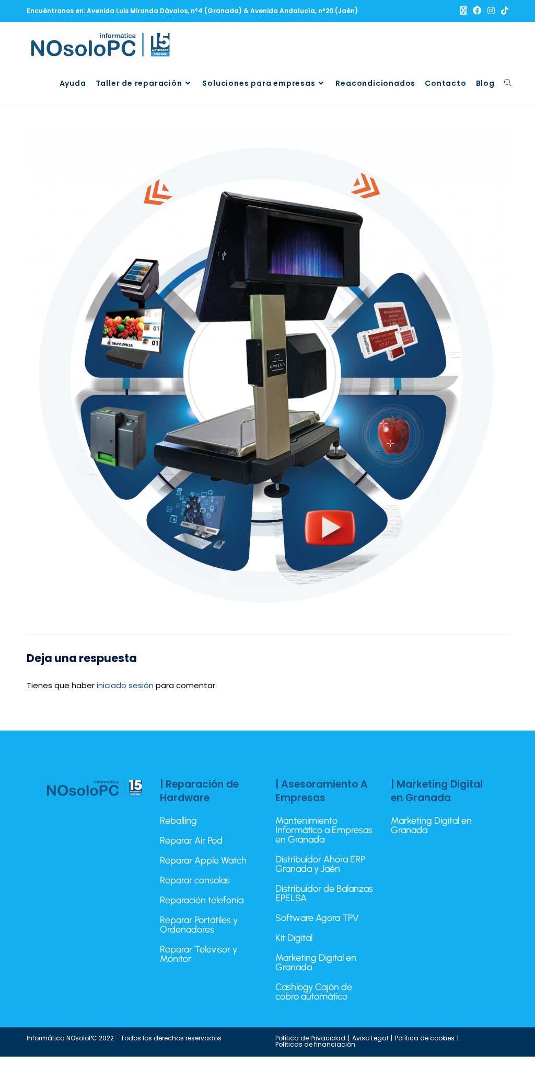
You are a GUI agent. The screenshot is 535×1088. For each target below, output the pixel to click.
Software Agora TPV (317, 918)
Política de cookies (425, 1038)
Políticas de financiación (315, 1044)
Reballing (178, 820)
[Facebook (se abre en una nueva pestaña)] (477, 11)
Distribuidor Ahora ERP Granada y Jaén (320, 864)
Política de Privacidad (310, 1038)
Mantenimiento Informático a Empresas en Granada (324, 830)
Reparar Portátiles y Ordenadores (199, 924)
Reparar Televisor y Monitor (198, 954)
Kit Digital (293, 938)
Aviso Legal (370, 1038)
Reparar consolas (195, 880)
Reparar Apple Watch (203, 860)
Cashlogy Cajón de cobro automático (313, 991)
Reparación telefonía (201, 900)
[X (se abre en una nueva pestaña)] (463, 11)
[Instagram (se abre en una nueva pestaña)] (491, 11)
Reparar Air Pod (191, 840)
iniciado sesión (125, 685)
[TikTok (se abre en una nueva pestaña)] (503, 11)
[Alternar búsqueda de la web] (507, 83)
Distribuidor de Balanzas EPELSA (324, 893)
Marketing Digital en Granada (315, 962)
